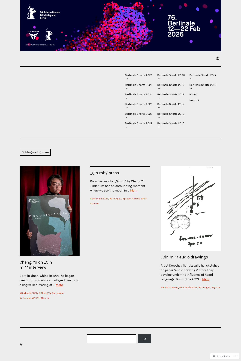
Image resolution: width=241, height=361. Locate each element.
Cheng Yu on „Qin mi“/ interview (36, 265)
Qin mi (45, 298)
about (193, 94)
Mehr (59, 285)
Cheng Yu (45, 293)
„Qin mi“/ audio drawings (184, 257)
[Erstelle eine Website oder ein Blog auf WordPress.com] (21, 344)
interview (58, 293)
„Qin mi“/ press (104, 172)
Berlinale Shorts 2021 (138, 123)
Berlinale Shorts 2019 (170, 85)
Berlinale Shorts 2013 (202, 85)
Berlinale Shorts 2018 (170, 94)
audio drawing (170, 287)
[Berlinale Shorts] (120, 25)
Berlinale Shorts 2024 (138, 94)
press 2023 (140, 198)
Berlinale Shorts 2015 (170, 123)
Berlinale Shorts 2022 (138, 113)
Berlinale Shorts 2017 (170, 104)
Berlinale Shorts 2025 (138, 85)
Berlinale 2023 (29, 293)
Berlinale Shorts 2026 (138, 75)
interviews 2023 (30, 298)
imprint (194, 100)
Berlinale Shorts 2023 (138, 104)
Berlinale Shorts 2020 (171, 75)
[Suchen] (144, 338)
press (127, 198)
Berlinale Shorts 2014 (202, 75)
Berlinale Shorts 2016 (170, 113)
